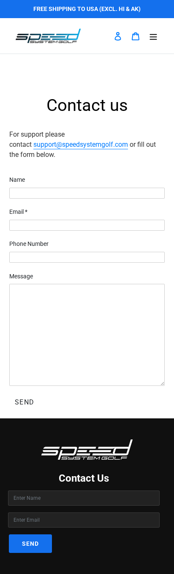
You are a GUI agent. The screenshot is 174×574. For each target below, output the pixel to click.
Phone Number (29, 243)
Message (21, 276)
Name (17, 179)
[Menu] (153, 36)
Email (18, 211)
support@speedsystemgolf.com (80, 144)
